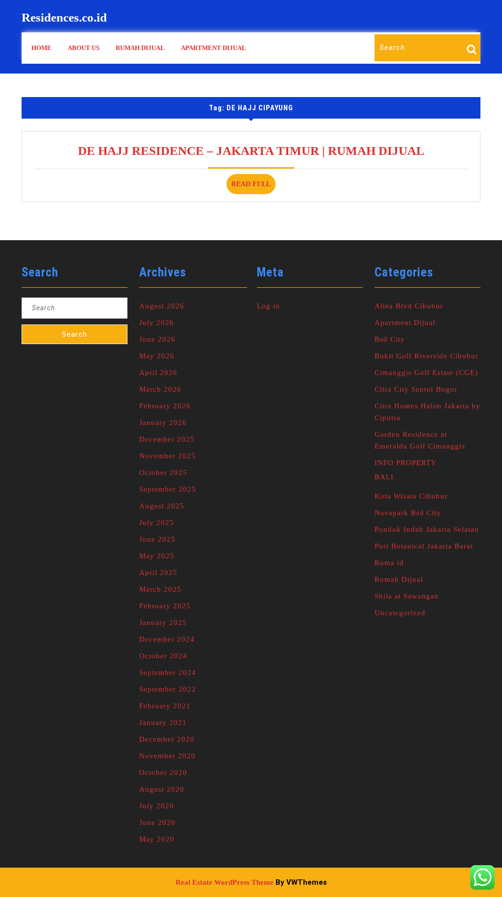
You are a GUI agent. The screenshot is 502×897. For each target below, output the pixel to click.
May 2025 (157, 556)
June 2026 (157, 339)
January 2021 (163, 722)
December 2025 (167, 439)
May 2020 (157, 839)
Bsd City (390, 339)
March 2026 (160, 389)
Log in (268, 306)
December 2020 (167, 739)
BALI (384, 477)
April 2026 (158, 372)
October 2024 (163, 656)
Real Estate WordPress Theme (225, 882)
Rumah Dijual (140, 47)
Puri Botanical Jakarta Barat (424, 546)
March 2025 (160, 589)
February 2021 (165, 706)
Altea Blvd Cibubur (409, 306)
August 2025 (161, 506)
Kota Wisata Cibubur (411, 496)
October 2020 (163, 772)
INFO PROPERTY (406, 463)
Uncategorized (400, 613)
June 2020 (157, 822)
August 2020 (161, 789)
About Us (84, 47)
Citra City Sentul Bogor (416, 389)
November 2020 (167, 756)
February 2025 (165, 606)
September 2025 (167, 489)
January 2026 (163, 422)
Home (41, 47)
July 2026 (156, 322)
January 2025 (163, 622)
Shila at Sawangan (407, 596)
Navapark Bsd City (408, 513)
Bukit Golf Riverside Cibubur (426, 356)
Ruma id (389, 563)
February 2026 (165, 406)
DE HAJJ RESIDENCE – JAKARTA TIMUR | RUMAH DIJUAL (251, 150)
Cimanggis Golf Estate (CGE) (426, 372)
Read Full (253, 187)
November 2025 (167, 456)
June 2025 (157, 539)
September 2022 (167, 689)
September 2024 (167, 672)
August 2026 (161, 306)
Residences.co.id (64, 17)
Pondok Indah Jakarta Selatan (427, 529)
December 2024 (167, 639)
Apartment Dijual (213, 47)
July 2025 (156, 522)
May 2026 (157, 356)
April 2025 (158, 572)
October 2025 (163, 472)
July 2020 (156, 806)
